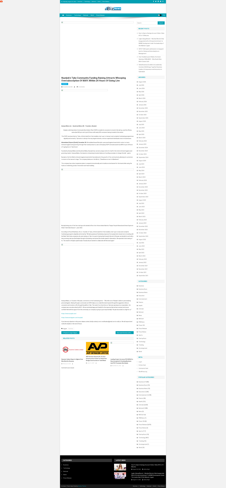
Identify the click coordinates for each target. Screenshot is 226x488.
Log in (140, 362)
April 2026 (141, 95)
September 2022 (143, 236)
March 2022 (142, 256)
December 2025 (143, 108)
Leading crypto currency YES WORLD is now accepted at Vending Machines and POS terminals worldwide (122, 361)
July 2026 (141, 85)
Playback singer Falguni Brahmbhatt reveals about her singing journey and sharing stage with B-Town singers (71, 332)
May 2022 (141, 249)
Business (80, 1)
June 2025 (142, 127)
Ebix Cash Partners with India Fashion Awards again (125, 332)
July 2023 (141, 203)
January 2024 (142, 183)
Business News (143, 292)
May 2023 (141, 210)
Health (140, 305)
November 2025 (143, 111)
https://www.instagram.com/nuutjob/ (72, 317)
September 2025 (143, 118)
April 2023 (141, 213)
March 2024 (142, 177)
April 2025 (141, 134)
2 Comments (81, 87)
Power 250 (142, 325)
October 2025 (142, 114)
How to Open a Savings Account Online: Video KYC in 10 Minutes (151, 34)
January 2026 (142, 105)
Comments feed (143, 368)
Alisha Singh (147, 469)
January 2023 (142, 223)
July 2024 (141, 164)
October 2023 (142, 193)
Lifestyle (141, 309)
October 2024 (142, 154)
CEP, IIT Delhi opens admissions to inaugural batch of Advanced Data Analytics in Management (151, 51)
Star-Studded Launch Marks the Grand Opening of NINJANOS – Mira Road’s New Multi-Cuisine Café (150, 59)
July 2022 (141, 242)
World (99, 1)
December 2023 (143, 187)
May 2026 (141, 91)
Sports (141, 335)
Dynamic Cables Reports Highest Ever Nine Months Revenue (72, 360)
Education (141, 295)
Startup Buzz (142, 338)
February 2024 (143, 180)
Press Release (105, 1)
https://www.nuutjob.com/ (68, 313)
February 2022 (143, 259)
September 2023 (143, 196)
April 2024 (141, 174)
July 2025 (141, 124)
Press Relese (142, 332)
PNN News (142, 322)
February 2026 (143, 101)
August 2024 (142, 160)
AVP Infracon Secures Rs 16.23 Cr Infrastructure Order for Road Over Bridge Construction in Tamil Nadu (96, 358)
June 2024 (142, 167)
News (140, 315)
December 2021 (143, 265)
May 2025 (141, 131)
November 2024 (143, 151)
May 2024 (141, 170)
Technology (87, 1)
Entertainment (143, 299)
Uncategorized (143, 348)
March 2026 (142, 98)
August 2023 (142, 200)
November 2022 (143, 229)
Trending (141, 345)
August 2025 (142, 121)
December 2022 (143, 226)
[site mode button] (160, 15)
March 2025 (142, 137)
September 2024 (143, 157)
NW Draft (141, 318)
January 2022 (142, 262)
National (94, 1)
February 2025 (143, 141)
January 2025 (142, 144)
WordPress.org (143, 371)
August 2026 (142, 82)
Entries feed (142, 365)
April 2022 (141, 252)
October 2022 (142, 233)
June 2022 (142, 246)
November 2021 (143, 269)
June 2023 (142, 206)
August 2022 (142, 239)
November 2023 (143, 190)
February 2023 (143, 220)
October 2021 (142, 272)
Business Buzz (143, 289)
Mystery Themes (82, 486)
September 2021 (143, 275)
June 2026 (142, 88)
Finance (141, 302)
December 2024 (143, 147)
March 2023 (142, 216)
